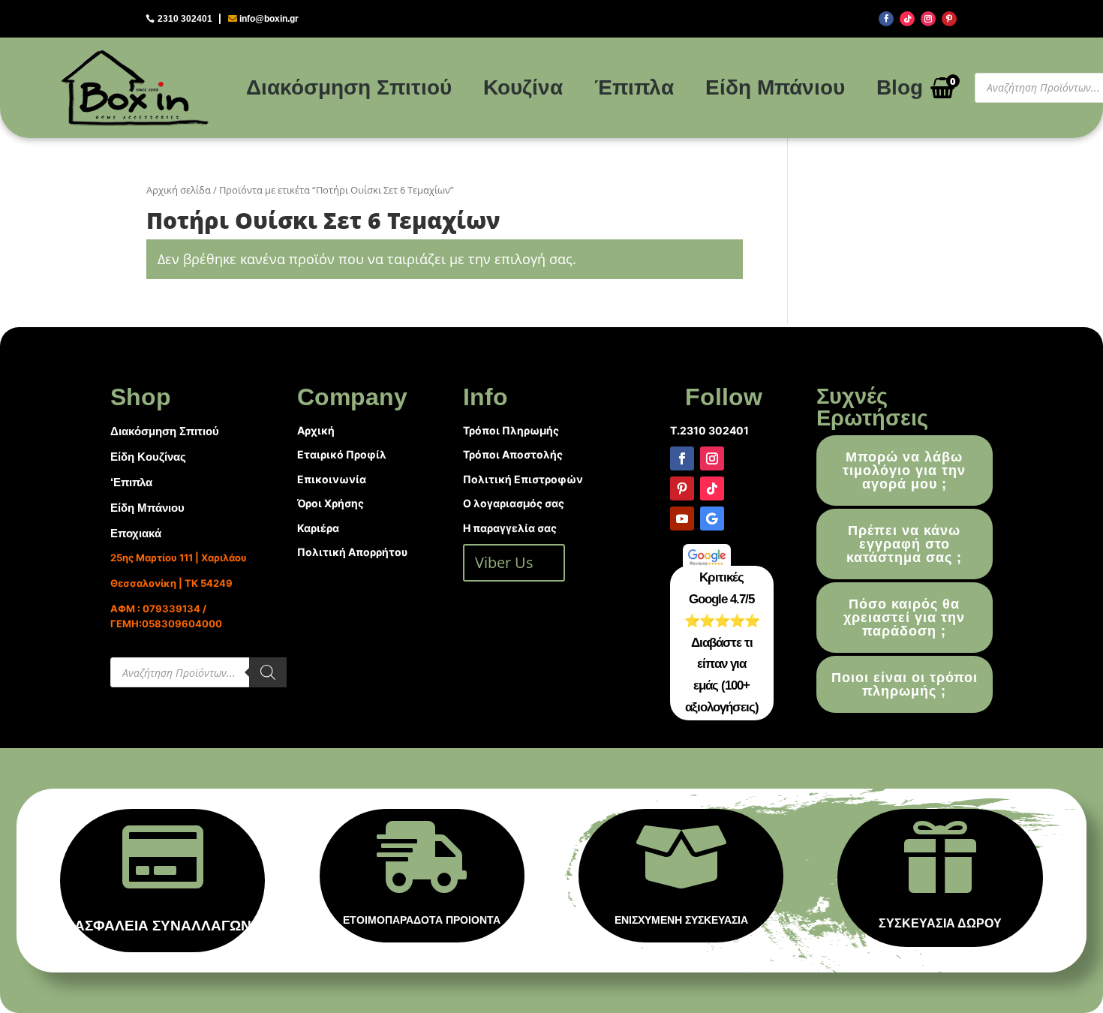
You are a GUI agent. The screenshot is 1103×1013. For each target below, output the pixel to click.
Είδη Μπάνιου (775, 87)
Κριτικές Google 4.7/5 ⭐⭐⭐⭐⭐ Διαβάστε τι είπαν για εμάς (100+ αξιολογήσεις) (721, 642)
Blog (899, 87)
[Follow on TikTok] (907, 18)
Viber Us (504, 562)
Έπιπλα (634, 87)
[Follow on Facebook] (886, 18)
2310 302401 (185, 19)
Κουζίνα (523, 87)
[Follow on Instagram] (928, 18)
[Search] (268, 672)
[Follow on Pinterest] (949, 18)
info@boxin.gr (269, 19)
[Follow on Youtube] (682, 518)
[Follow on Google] (712, 518)
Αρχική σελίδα (178, 190)
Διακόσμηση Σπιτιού (349, 87)
